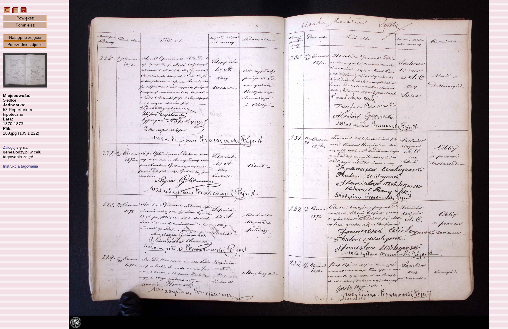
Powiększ (25, 18)
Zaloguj (9, 147)
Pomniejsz (25, 25)
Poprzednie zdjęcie (25, 44)
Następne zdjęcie (25, 37)
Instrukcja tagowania (20, 166)
